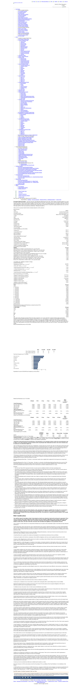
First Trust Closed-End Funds (23, 175)
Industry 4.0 (23, 106)
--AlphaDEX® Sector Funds (23, 118)
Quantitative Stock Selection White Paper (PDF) (27, 141)
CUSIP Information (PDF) (23, 34)
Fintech (22, 105)
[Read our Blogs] (31, 678)
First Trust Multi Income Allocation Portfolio (26, 173)
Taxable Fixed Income (25, 53)
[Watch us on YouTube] (28, 678)
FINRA (39, 679)
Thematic (22, 54)
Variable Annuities (19, 166)
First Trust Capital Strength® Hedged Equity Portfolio (28, 168)
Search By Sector (21, 143)
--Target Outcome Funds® (23, 91)
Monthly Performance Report (24, 195)
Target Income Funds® (25, 60)
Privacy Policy (31, 681)
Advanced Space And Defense (26, 101)
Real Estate (23, 72)
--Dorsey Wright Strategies (23, 56)
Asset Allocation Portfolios (23, 14)
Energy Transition (24, 103)
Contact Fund (58, 199)
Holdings (29, 199)
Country (22, 85)
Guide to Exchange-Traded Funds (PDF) (26, 137)
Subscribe (56, 1)
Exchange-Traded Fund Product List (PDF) (26, 140)
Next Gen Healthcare (25, 111)
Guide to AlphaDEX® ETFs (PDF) (25, 138)
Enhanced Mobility (24, 104)
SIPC (35, 679)
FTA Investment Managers (45, 1)
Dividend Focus (24, 87)
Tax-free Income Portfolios (23, 26)
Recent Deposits (21, 13)
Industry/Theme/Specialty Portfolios (25, 18)
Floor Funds (23, 98)
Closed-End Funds (19, 174)
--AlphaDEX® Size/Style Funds (24, 129)
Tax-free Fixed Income (25, 52)
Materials (22, 71)
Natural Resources (24, 110)
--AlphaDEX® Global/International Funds (26, 113)
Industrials (22, 70)
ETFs (17, 37)
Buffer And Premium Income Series (27, 96)
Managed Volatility (24, 46)
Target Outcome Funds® (25, 51)
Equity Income (23, 43)
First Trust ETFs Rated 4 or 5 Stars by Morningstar (27, 134)
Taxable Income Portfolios (23, 25)
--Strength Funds (21, 90)
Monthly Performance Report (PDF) (25, 139)
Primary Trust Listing (22, 28)
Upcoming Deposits (22, 12)
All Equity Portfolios (22, 15)
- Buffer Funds (21, 151)
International (23, 45)
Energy (22, 67)
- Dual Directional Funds (23, 157)
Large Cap (23, 76)
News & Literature (35, 199)
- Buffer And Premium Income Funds (25, 155)
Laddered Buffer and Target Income (27, 165)
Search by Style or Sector (23, 30)
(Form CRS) (43, 679)
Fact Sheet (21, 192)
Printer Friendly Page (23, 191)
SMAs (17, 185)
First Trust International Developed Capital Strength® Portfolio (30, 172)
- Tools (19, 159)
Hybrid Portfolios (21, 20)
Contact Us (66, 1)
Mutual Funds (18, 179)
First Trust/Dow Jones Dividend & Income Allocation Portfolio (30, 170)
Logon (38, 1)
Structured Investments (20, 184)
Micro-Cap (23, 80)
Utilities (22, 74)
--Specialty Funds (21, 89)
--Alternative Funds (22, 55)
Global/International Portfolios (24, 19)
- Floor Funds (20, 158)
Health (22, 69)
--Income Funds (21, 57)
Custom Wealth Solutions (23, 187)
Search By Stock (21, 144)
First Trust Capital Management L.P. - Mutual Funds (28, 181)
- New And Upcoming (22, 149)
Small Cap (22, 79)
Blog (51, 1)
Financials (22, 68)
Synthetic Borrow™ (22, 188)
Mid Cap (22, 77)
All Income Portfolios (22, 23)
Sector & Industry (24, 47)
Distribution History (51, 199)
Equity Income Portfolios (23, 24)
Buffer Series (23, 92)
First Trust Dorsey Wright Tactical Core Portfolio (27, 169)
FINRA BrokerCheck (41, 682)
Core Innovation (24, 102)
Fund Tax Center (21, 145)
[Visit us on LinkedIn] (25, 678)
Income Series (23, 94)
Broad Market (23, 83)
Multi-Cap (22, 81)
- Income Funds (21, 152)
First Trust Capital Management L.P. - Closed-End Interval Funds (30, 176)
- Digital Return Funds (22, 156)
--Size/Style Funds (21, 75)
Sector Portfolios (21, 16)
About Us (60, 1)
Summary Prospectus (23, 194)
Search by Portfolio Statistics (23, 32)
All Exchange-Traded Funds (23, 39)
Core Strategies (21, 186)
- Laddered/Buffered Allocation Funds (25, 154)
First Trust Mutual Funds (22, 180)
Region (22, 84)
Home (34, 1)
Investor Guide (21, 197)
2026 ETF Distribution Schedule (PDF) (25, 142)
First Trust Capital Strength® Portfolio (25, 167)
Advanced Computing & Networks (27, 100)
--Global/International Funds (23, 82)
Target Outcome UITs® (22, 22)
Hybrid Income (23, 44)
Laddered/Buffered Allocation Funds (27, 97)
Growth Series (23, 95)
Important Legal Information (22, 681)
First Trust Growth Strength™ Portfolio (25, 171)
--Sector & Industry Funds (23, 63)
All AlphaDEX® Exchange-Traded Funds (26, 112)
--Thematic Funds (21, 99)
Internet (22, 109)
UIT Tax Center (21, 36)
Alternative (23, 42)
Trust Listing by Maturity (23, 29)
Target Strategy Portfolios (23, 17)
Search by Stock (21, 31)
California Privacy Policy (52, 681)
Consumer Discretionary (25, 65)
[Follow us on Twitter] (23, 678)
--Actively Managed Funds (23, 40)
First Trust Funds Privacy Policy (41, 681)
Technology (23, 73)
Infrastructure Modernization (26, 108)
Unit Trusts (18, 9)
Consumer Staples (24, 66)
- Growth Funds (21, 153)
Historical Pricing (43, 199)
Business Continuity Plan (63, 681)
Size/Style (22, 48)
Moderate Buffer (24, 163)
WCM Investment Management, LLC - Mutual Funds (28, 182)
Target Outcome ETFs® (22, 148)
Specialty (22, 49)
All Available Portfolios (22, 11)
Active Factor (23, 41)
